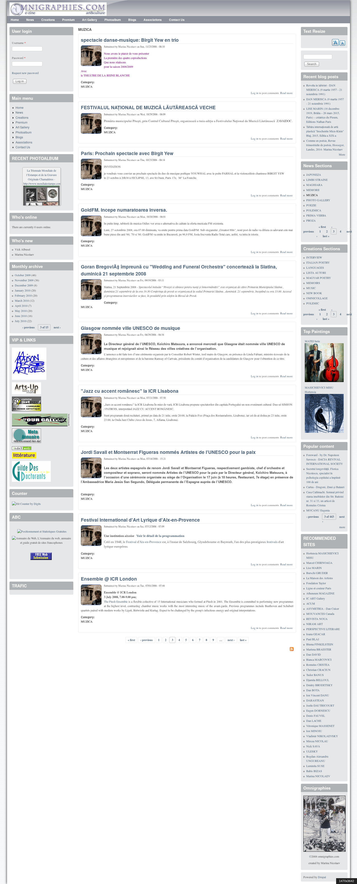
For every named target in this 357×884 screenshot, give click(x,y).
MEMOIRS (313, 283)
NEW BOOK (314, 293)
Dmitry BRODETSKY (319, 685)
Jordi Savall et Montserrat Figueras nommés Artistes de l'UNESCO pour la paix (168, 452)
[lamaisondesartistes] (29, 363)
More (342, 154)
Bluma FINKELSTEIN (319, 644)
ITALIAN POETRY (318, 262)
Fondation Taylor (316, 583)
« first (131, 640)
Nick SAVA (313, 746)
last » (243, 640)
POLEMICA (313, 210)
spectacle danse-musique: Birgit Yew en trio (130, 39)
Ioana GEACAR (315, 634)
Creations (48, 19)
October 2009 (23, 275)
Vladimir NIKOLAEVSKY (322, 736)
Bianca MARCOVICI (319, 659)
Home (15, 19)
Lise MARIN (314, 568)
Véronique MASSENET (320, 726)
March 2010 (22, 300)
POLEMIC (312, 303)
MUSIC (311, 288)
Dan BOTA (313, 690)
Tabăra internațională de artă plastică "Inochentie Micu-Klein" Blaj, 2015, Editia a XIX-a (325, 131)
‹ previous (146, 640)
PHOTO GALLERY (318, 200)
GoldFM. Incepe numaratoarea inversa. (124, 209)
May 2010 (21, 311)
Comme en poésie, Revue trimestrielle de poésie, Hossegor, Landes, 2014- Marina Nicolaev (325, 145)
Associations (153, 19)
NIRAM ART (314, 624)
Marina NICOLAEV (318, 776)
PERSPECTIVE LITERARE (323, 629)
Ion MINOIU (314, 731)
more (342, 527)
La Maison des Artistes (319, 578)
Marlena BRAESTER (318, 649)
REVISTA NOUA (317, 619)
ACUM (310, 603)
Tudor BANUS (315, 675)
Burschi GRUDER (317, 573)
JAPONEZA (313, 174)
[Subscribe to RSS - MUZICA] (187, 649)
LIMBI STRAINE (317, 180)
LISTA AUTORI (316, 273)
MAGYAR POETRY (318, 278)
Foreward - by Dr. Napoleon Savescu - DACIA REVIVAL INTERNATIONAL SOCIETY (324, 459)
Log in (254, 93)
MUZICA (87, 86)
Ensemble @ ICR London (109, 578)
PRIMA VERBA (316, 215)
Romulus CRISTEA (318, 665)
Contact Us (177, 19)
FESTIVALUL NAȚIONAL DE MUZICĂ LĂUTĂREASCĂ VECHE (148, 107)
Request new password (25, 73)
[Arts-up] (26, 388)
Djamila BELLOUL (317, 680)
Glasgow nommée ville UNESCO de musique (130, 328)
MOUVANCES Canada (320, 614)
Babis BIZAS (314, 771)
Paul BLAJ (312, 639)
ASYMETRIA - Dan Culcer (322, 608)
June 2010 (21, 316)
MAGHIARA (314, 185)
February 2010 (23, 295)
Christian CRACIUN (318, 670)
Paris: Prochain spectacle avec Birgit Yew (127, 153)
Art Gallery (89, 19)
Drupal (322, 877)
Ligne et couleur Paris (318, 588)
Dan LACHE (313, 721)
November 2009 (24, 280)
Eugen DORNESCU (318, 710)
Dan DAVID (313, 654)
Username (19, 43)
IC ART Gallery (315, 598)
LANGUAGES (315, 267)
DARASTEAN (315, 700)
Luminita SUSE (315, 766)
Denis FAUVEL (315, 715)
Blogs (132, 19)
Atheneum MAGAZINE (320, 593)
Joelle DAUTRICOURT (320, 705)
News (30, 19)
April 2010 (21, 306)
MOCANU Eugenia (318, 510)
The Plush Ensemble (116, 601)
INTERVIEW (314, 257)
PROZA (311, 220)
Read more (286, 93)
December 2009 (24, 285)
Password (19, 58)
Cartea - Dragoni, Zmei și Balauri (325, 487)
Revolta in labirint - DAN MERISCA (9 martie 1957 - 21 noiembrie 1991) (324, 89)
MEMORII (312, 190)
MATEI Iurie (312, 341)
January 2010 (22, 290)
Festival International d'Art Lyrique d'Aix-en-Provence (140, 519)
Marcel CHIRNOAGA (319, 563)
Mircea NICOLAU (317, 741)
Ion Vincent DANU (317, 695)
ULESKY (312, 751)
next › (231, 640)
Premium (68, 19)
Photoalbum (112, 19)
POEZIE (311, 205)
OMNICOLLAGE (317, 298)
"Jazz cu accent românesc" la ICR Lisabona (129, 390)
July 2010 (20, 321)
